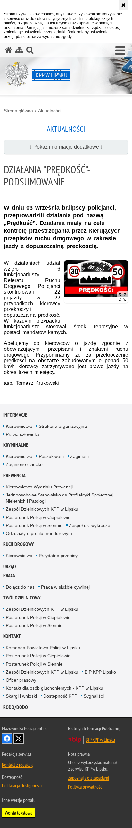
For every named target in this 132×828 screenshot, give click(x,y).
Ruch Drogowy (18, 544)
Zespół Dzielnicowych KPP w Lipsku (42, 509)
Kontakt (12, 636)
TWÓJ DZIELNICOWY (22, 597)
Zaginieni (79, 456)
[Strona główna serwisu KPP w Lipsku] (8, 50)
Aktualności (49, 110)
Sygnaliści (94, 696)
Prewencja (14, 475)
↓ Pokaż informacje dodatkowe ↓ (66, 147)
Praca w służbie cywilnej (65, 587)
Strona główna (18, 110)
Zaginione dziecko (24, 464)
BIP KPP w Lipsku (100, 740)
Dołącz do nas (20, 587)
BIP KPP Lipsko (100, 672)
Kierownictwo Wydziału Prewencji (39, 486)
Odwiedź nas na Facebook (7, 738)
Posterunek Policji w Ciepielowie (38, 517)
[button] (120, 50)
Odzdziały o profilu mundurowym (39, 533)
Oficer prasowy (21, 680)
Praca (9, 575)
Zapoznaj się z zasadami (88, 777)
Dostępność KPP (60, 696)
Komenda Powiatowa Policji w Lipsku (43, 647)
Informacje (15, 414)
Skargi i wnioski (21, 696)
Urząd (9, 566)
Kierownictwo (19, 426)
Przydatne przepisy (58, 555)
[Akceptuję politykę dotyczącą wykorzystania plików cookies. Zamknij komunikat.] (123, 5)
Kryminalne (15, 445)
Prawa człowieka (22, 434)
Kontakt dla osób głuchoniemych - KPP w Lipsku (54, 688)
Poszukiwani (51, 456)
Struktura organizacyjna (63, 426)
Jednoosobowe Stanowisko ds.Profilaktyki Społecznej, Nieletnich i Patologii (60, 498)
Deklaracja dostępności (22, 785)
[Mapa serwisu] (19, 50)
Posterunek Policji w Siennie (34, 525)
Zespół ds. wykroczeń (91, 525)
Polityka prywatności (85, 786)
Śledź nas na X (18, 738)
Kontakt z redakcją (17, 765)
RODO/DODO (15, 707)
